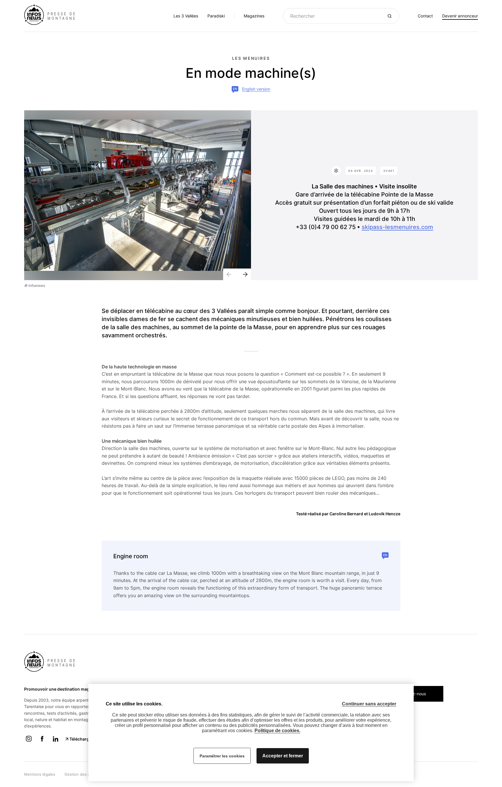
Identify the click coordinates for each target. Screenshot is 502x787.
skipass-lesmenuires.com (397, 227)
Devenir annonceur (460, 15)
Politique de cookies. (277, 730)
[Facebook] (42, 741)
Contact (425, 15)
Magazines (254, 15)
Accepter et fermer (282, 755)
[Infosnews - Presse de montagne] (51, 15)
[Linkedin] (55, 741)
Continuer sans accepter (369, 703)
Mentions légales (39, 774)
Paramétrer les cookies (222, 756)
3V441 (389, 170)
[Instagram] (28, 741)
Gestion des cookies (83, 774)
